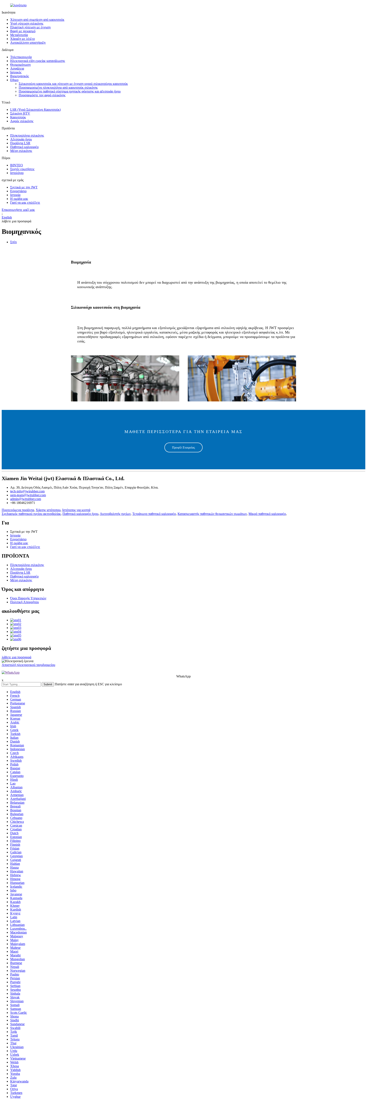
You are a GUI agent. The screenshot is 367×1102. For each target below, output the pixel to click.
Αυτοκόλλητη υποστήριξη (27, 42)
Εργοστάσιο (18, 191)
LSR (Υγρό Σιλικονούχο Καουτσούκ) (35, 109)
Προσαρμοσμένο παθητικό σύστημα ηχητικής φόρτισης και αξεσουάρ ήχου (70, 91)
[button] (183, 447)
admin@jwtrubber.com (25, 499)
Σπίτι (13, 242)
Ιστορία (15, 195)
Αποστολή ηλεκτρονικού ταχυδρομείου (28, 665)
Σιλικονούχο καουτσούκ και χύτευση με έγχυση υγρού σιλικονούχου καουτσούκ (73, 84)
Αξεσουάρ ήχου (21, 139)
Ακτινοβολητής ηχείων (115, 514)
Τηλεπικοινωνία (21, 57)
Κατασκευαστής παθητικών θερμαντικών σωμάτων (212, 514)
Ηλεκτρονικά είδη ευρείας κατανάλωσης (37, 61)
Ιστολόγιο (17, 173)
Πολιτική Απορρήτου (24, 602)
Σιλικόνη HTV (20, 113)
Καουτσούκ (18, 117)
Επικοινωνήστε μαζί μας (18, 210)
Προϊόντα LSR (20, 143)
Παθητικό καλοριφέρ (24, 147)
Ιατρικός (15, 72)
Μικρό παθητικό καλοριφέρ (267, 514)
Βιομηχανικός (19, 76)
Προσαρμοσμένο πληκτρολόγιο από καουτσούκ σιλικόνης (58, 87)
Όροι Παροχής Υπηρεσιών (28, 598)
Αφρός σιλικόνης (21, 121)
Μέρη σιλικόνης (21, 151)
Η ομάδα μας (19, 198)
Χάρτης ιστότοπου (48, 510)
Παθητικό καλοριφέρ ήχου (80, 514)
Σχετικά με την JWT (24, 187)
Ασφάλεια (17, 68)
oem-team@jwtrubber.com (28, 495)
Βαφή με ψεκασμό (22, 31)
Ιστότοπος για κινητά (76, 510)
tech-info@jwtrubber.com (27, 491)
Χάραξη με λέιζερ (22, 39)
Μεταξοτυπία (19, 35)
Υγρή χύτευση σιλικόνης (26, 23)
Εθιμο (14, 80)
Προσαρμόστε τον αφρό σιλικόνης (42, 95)
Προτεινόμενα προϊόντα (18, 510)
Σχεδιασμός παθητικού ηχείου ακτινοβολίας (31, 514)
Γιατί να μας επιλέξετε (25, 202)
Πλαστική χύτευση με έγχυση (30, 27)
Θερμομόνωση (20, 64)
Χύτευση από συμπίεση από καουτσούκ (37, 19)
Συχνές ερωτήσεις (22, 169)
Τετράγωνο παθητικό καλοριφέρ (154, 514)
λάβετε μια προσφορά (16, 657)
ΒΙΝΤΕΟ (16, 165)
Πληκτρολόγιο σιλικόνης (27, 135)
